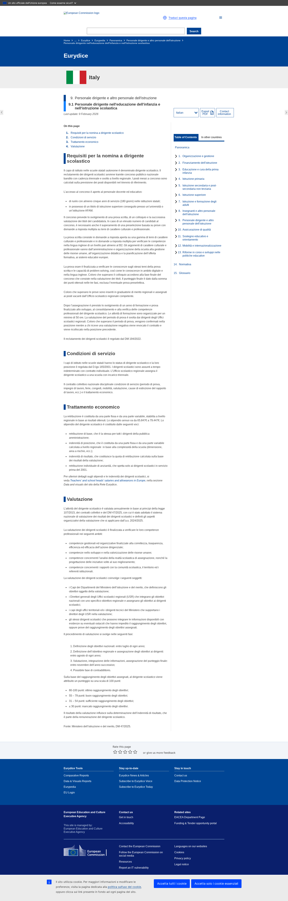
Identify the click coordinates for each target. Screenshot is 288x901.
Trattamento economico (84, 141)
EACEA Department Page (189, 817)
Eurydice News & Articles (134, 775)
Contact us (180, 775)
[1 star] (115, 752)
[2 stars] (118, 752)
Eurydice (85, 40)
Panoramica (116, 40)
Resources (125, 861)
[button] (220, 17)
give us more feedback (161, 752)
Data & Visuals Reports (77, 781)
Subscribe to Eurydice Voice (135, 781)
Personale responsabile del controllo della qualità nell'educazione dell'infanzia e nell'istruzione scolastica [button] (287, 112)
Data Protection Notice (187, 781)
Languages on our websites (190, 846)
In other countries (211, 137)
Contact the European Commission (139, 846)
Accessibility (126, 823)
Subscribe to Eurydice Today (136, 786)
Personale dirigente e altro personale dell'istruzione (153, 40)
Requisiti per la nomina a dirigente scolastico (97, 132)
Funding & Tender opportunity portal (195, 823)
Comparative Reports (76, 775)
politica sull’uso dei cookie (124, 886)
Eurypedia (99, 40)
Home (67, 40)
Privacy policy (182, 858)
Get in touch (126, 817)
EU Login (69, 792)
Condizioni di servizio (83, 137)
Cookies (179, 852)
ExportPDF (205, 112)
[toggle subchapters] (175, 156)
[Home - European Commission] (102, 18)
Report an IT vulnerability (134, 867)
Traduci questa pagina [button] (182, 17)
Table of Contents (185, 137)
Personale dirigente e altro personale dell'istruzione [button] (1, 112)
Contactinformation (224, 112)
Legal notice (181, 864)
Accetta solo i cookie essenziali (216, 883)
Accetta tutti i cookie (171, 883)
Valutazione (78, 146)
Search (194, 31)
